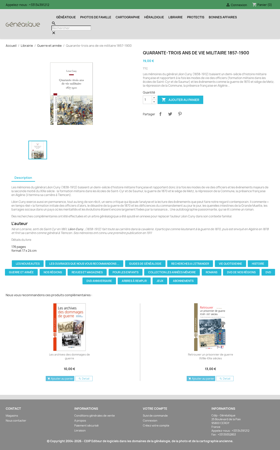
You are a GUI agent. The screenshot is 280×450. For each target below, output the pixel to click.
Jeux (160, 281)
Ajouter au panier (180, 99)
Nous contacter (16, 420)
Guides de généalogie (145, 263)
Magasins (12, 415)
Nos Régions (53, 272)
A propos (80, 420)
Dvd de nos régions (241, 272)
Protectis (195, 17)
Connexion (150, 420)
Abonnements (183, 281)
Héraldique (154, 17)
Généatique (66, 17)
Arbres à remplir (134, 281)
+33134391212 (39, 5)
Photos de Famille (95, 17)
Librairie (175, 17)
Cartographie (128, 17)
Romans (211, 272)
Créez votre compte (156, 425)
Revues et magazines (87, 272)
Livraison (80, 430)
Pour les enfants (125, 272)
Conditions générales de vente (94, 415)
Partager (160, 114)
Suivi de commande (155, 415)
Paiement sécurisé (86, 425)
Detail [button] (83, 378)
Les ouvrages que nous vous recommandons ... (84, 263)
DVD (268, 272)
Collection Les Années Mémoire (172, 272)
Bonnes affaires (223, 17)
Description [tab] (23, 178)
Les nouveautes (28, 263)
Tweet (170, 114)
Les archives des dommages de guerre (69, 356)
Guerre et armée (21, 272)
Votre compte (155, 408)
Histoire (258, 263)
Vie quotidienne (230, 263)
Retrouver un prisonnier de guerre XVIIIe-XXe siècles (210, 356)
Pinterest (180, 114)
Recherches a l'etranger (190, 263)
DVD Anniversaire (99, 281)
